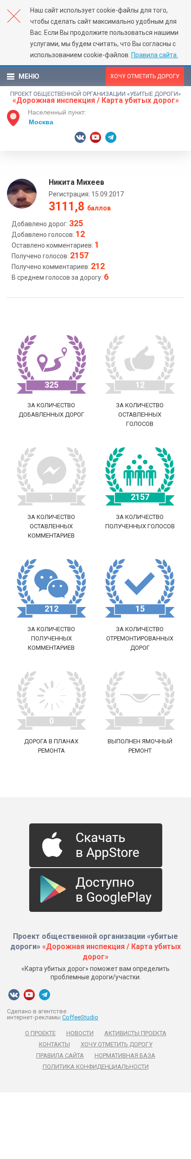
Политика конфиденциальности (96, 1066)
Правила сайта (60, 1055)
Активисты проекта (135, 1033)
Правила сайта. (154, 55)
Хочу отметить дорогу (144, 76)
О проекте (40, 1033)
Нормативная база (125, 1055)
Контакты (54, 1044)
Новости (80, 1033)
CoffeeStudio (80, 1017)
